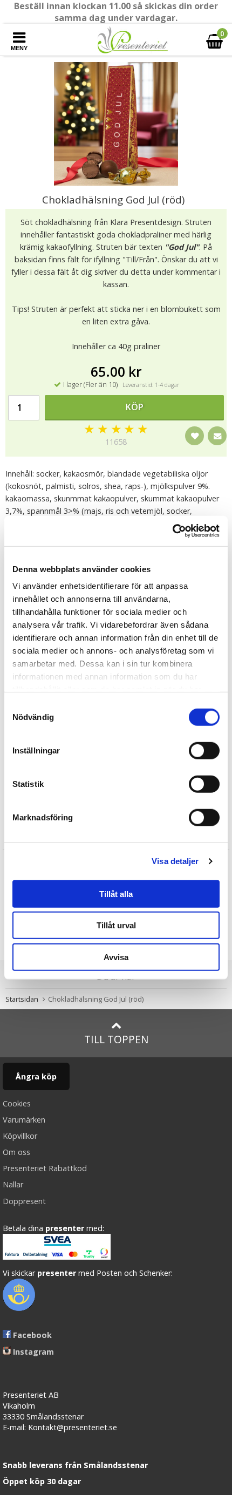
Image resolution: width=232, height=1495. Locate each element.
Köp (135, 407)
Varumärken (24, 1120)
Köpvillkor (20, 1136)
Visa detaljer (175, 861)
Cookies (17, 1103)
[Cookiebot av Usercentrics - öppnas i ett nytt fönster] (172, 531)
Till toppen (116, 1039)
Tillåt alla (116, 893)
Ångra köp (36, 1076)
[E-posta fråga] (217, 435)
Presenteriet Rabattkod (45, 1168)
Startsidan (21, 999)
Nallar (13, 1184)
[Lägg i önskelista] (194, 435)
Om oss (16, 1152)
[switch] (204, 750)
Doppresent (24, 1201)
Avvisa (116, 956)
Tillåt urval (116, 925)
